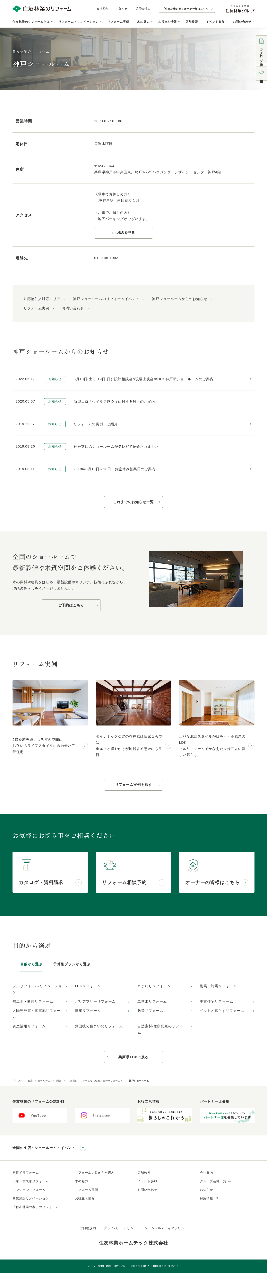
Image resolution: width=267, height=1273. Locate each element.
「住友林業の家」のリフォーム (36, 1207)
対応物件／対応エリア (41, 299)
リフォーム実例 (118, 21)
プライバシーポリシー (120, 1228)
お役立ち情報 (85, 1198)
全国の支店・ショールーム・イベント (44, 1148)
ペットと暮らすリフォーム (222, 1011)
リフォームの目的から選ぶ (95, 1172)
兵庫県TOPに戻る (133, 1057)
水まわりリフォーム (154, 986)
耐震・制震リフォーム (218, 986)
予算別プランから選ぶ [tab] (71, 964)
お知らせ (122, 8)
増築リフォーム (88, 1011)
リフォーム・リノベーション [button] (78, 21)
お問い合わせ (73, 308)
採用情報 (141, 8)
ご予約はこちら (71, 605)
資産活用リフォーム (29, 1026)
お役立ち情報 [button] (167, 21)
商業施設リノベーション (31, 1198)
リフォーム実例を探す (133, 785)
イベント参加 (215, 21)
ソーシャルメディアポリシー (166, 1228)
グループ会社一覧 (213, 1181)
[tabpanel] (133, 1009)
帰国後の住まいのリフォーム (99, 1026)
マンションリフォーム (29, 1189)
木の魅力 (81, 1181)
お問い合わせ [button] (242, 21)
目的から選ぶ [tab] (31, 964)
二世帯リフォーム (152, 1001)
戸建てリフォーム (26, 1172)
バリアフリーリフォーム (95, 1001)
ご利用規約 (87, 1228)
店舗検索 (191, 21)
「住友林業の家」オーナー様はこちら (185, 8)
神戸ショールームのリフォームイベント (106, 299)
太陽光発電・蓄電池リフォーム (37, 1014)
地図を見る (126, 233)
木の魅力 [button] (143, 21)
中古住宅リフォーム (216, 1001)
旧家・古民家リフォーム (31, 1181)
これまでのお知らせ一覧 (133, 502)
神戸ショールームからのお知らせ (179, 299)
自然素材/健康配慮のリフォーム (162, 1029)
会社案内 (102, 8)
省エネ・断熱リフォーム (33, 1001)
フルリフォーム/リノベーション (37, 989)
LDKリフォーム (88, 986)
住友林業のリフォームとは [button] (31, 21)
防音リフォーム (150, 1011)
